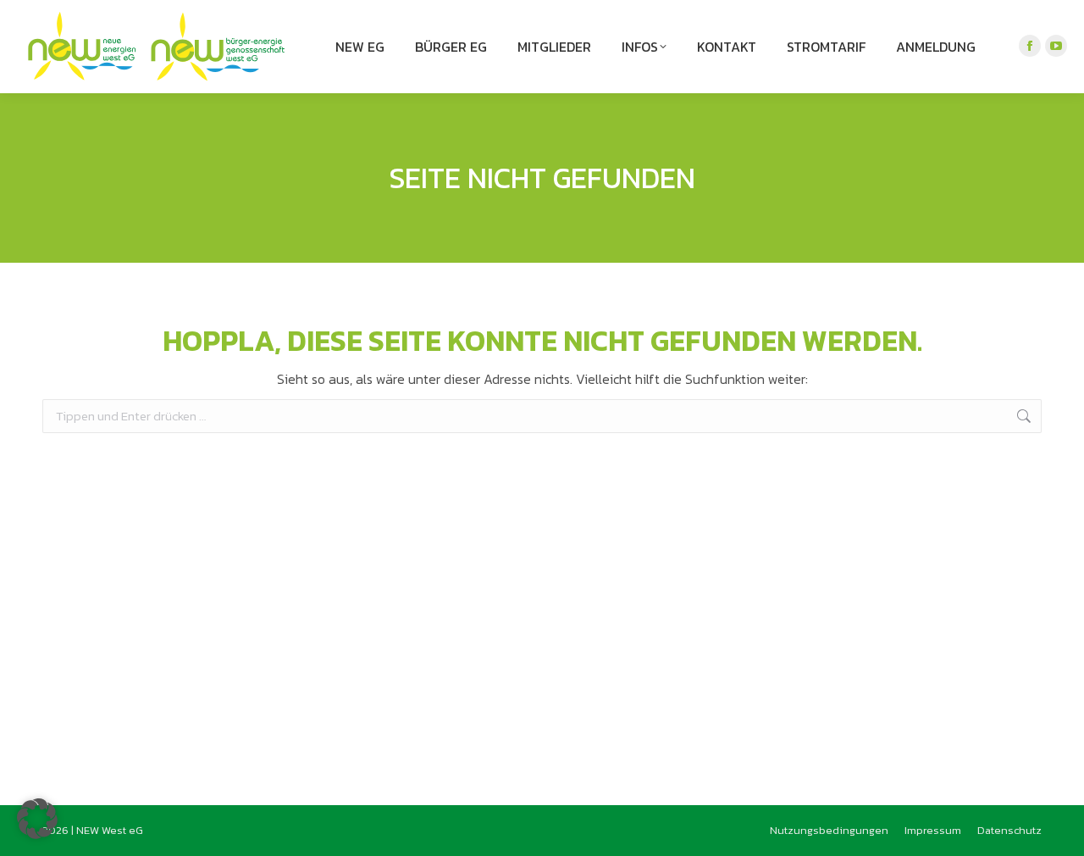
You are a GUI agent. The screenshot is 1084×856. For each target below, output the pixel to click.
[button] (37, 818)
